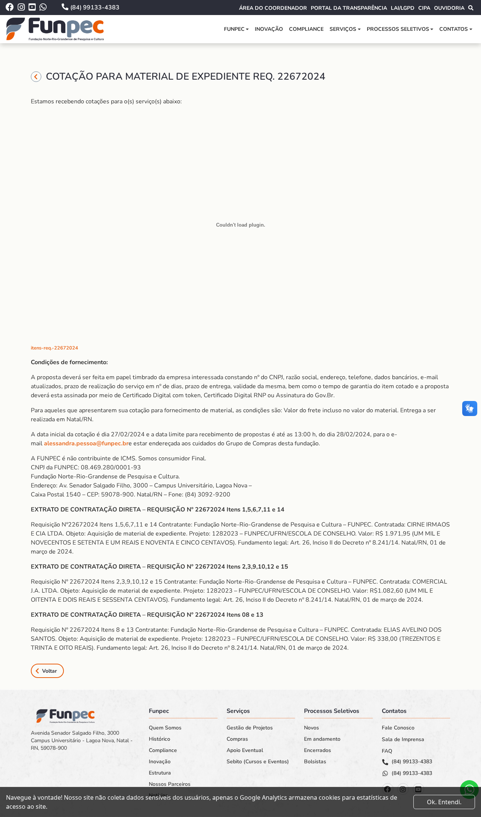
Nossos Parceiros (170, 784)
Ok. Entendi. (444, 802)
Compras (237, 739)
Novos (311, 728)
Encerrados (317, 750)
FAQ (387, 751)
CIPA (424, 8)
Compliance (306, 29)
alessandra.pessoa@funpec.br (86, 443)
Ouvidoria (449, 8)
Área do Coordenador (273, 8)
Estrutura (160, 773)
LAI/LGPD (402, 8)
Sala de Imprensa (403, 739)
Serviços (343, 29)
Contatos (453, 29)
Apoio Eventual (245, 750)
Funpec (234, 29)
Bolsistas (315, 761)
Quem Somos (165, 728)
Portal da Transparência (349, 8)
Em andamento (322, 739)
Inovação (269, 29)
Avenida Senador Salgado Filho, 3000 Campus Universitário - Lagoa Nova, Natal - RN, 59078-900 (82, 740)
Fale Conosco (398, 728)
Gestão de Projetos (250, 728)
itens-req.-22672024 (54, 348)
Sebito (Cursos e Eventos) (258, 761)
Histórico (159, 739)
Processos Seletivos (398, 29)
